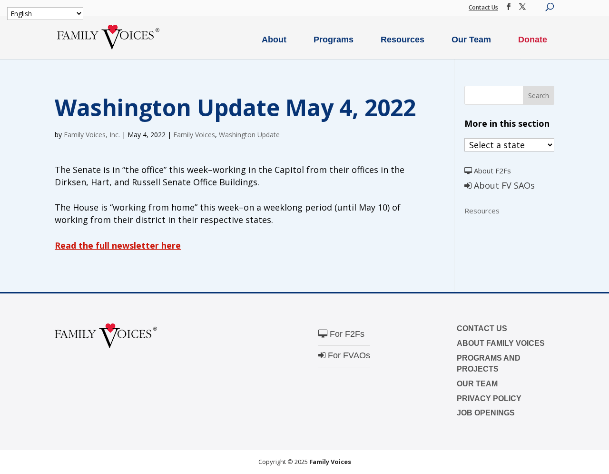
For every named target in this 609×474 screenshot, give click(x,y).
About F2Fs (491, 170)
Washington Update (249, 134)
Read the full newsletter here (118, 245)
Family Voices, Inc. (92, 134)
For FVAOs (347, 355)
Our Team (471, 39)
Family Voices (194, 134)
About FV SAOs (503, 185)
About (274, 39)
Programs (334, 39)
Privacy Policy (489, 398)
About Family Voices (501, 343)
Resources (402, 39)
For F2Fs (345, 334)
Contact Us (483, 7)
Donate (532, 39)
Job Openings (486, 413)
